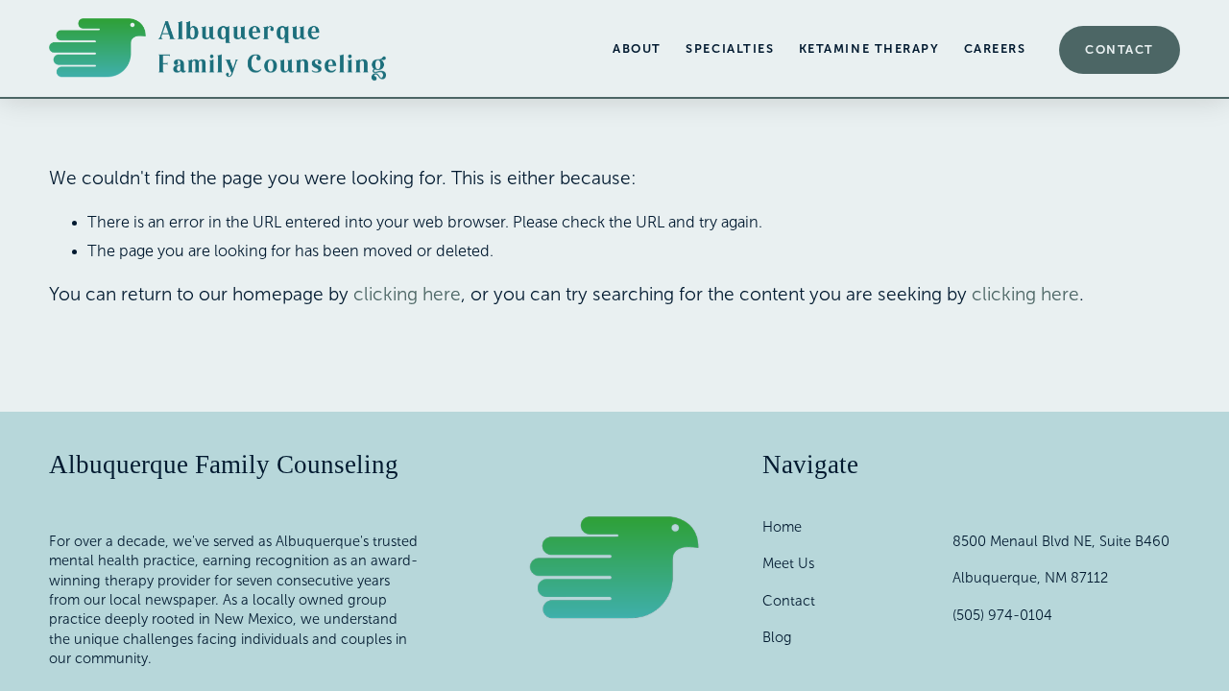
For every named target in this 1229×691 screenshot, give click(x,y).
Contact (1119, 50)
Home (782, 527)
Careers (995, 49)
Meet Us (788, 563)
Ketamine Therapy (869, 49)
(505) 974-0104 (1002, 615)
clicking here (407, 294)
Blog (777, 637)
